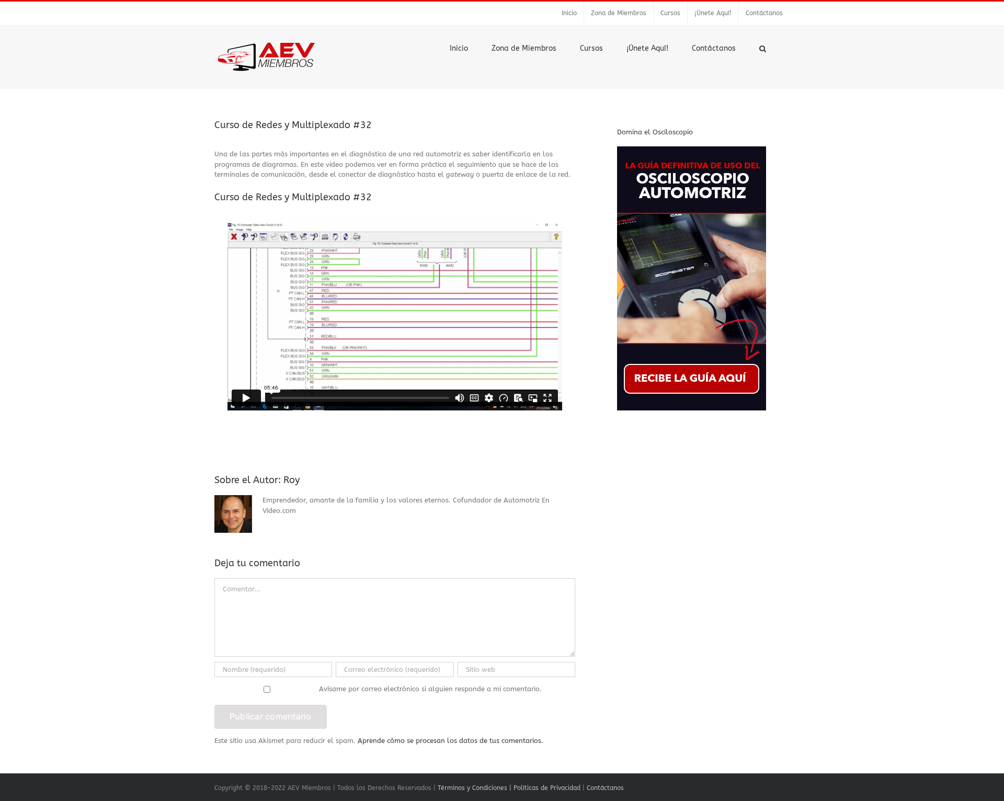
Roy (291, 480)
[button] (762, 47)
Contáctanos (605, 788)
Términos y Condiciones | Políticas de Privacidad (509, 788)
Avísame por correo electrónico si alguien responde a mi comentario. (430, 689)
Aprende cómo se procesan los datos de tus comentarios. (450, 741)
